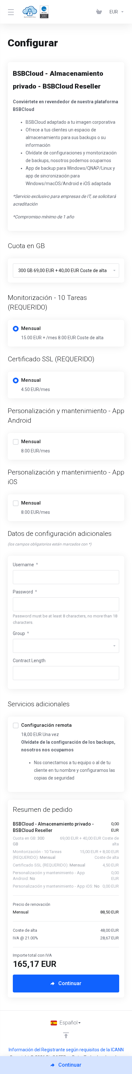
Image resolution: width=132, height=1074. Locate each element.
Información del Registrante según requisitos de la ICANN (66, 1049)
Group (21, 633)
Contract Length (29, 660)
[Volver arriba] (66, 1035)
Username (25, 564)
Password (25, 591)
